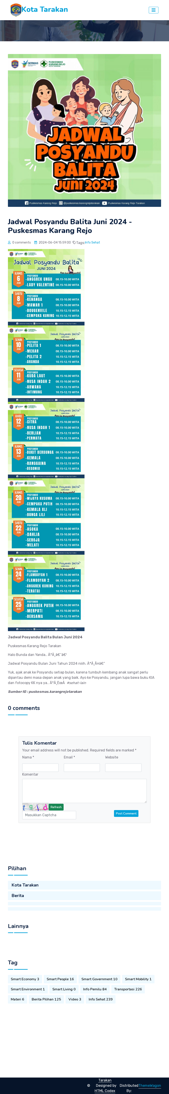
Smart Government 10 (99, 979)
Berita (17, 896)
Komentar (30, 774)
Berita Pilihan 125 (46, 999)
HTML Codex (105, 1091)
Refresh (56, 807)
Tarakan (105, 1080)
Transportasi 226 (128, 989)
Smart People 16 (60, 979)
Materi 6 (17, 999)
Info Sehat (92, 242)
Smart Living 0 (64, 989)
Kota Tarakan (25, 885)
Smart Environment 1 (28, 989)
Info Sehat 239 (101, 999)
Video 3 (74, 999)
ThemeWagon (149, 1085)
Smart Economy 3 (25, 979)
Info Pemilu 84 (95, 989)
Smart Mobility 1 (138, 979)
